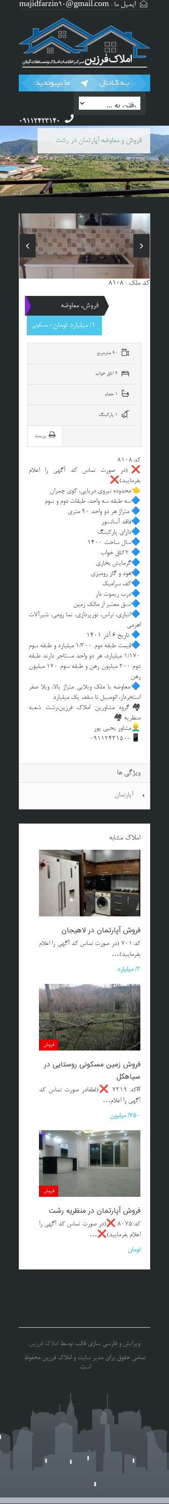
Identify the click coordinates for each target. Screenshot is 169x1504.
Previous (27, 245)
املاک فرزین (43, 1344)
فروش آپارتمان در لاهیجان (100, 930)
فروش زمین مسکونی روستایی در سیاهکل (92, 1070)
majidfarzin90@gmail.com (64, 4)
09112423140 (39, 121)
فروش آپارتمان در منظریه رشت (94, 1211)
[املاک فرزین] (84, 43)
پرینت (40, 436)
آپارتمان (124, 795)
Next (141, 245)
